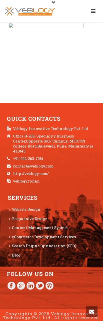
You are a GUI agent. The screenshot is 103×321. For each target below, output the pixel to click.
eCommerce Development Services (44, 236)
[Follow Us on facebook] (12, 286)
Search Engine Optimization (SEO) (44, 245)
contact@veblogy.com (33, 166)
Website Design (26, 209)
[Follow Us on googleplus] (21, 286)
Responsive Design (30, 218)
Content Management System (40, 227)
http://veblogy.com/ (31, 173)
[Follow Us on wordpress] (50, 286)
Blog (16, 255)
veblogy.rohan (26, 181)
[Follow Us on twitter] (40, 286)
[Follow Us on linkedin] (30, 286)
